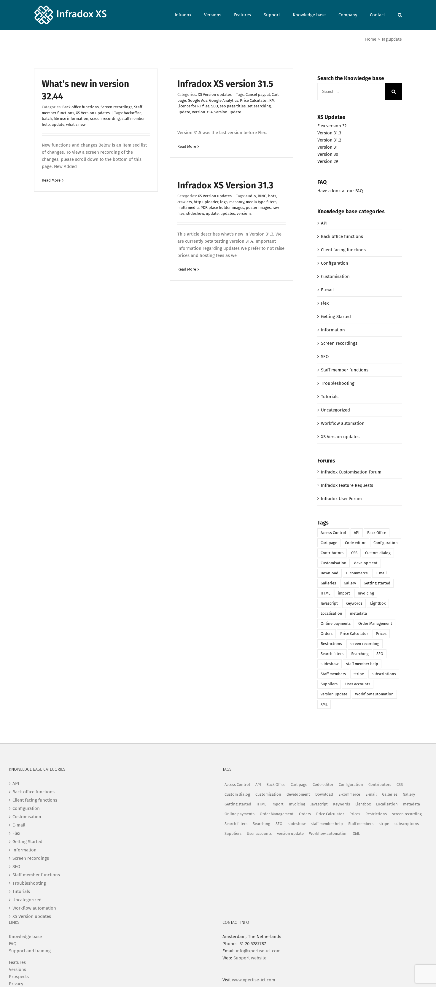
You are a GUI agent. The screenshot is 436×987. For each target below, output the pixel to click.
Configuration (334, 263)
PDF (204, 207)
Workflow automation (343, 423)
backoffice (132, 113)
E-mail (327, 290)
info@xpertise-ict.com (258, 950)
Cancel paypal (258, 94)
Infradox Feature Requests (347, 485)
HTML (325, 593)
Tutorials (329, 396)
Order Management (375, 623)
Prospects (19, 976)
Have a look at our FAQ (340, 190)
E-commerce (357, 573)
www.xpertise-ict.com (253, 980)
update (58, 124)
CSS (354, 553)
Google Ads (197, 100)
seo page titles (233, 106)
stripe (359, 674)
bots (272, 196)
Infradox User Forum (341, 498)
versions (244, 213)
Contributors (332, 553)
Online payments (336, 623)
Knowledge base (25, 936)
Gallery (350, 583)
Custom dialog (378, 553)
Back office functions (80, 107)
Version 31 (327, 147)
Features (17, 962)
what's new (75, 124)
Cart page (329, 543)
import (344, 593)
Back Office (376, 532)
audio (251, 196)
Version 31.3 (329, 133)
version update (227, 112)
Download (329, 573)
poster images (258, 207)
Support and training (30, 950)
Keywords (354, 603)
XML (324, 704)
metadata (358, 613)
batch (47, 118)
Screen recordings (116, 107)
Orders (326, 633)
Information (333, 330)
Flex (325, 303)
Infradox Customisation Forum (351, 472)
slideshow (195, 213)
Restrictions (331, 643)
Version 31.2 (329, 140)
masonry (236, 202)
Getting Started (336, 316)
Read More (51, 180)
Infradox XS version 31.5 (225, 84)
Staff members (333, 674)
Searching (360, 653)
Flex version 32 (331, 125)
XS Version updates (93, 113)
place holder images (226, 207)
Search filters (332, 653)
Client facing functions (343, 249)
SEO (214, 106)
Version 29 (327, 161)
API (324, 223)
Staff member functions (344, 370)
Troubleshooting (337, 383)
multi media (188, 207)
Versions (17, 969)
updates (227, 213)
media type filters (261, 202)
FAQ (12, 943)
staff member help (362, 664)
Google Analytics (223, 100)
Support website (249, 958)
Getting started (377, 583)
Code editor (355, 543)
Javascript (329, 603)
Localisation (331, 613)
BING (262, 196)
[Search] (400, 14)
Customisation (335, 276)
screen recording (105, 118)
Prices (381, 633)
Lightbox (378, 603)
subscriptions (384, 674)
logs (223, 202)
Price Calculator (254, 100)
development (366, 563)
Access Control (333, 532)
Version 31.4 (202, 112)
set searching (259, 106)
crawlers (184, 202)
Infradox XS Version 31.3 (225, 185)
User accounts (357, 684)
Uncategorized (335, 410)
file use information (71, 118)
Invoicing (366, 593)
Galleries (328, 583)
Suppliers (329, 684)
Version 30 (327, 154)
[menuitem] (189, 14)
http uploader (206, 202)
